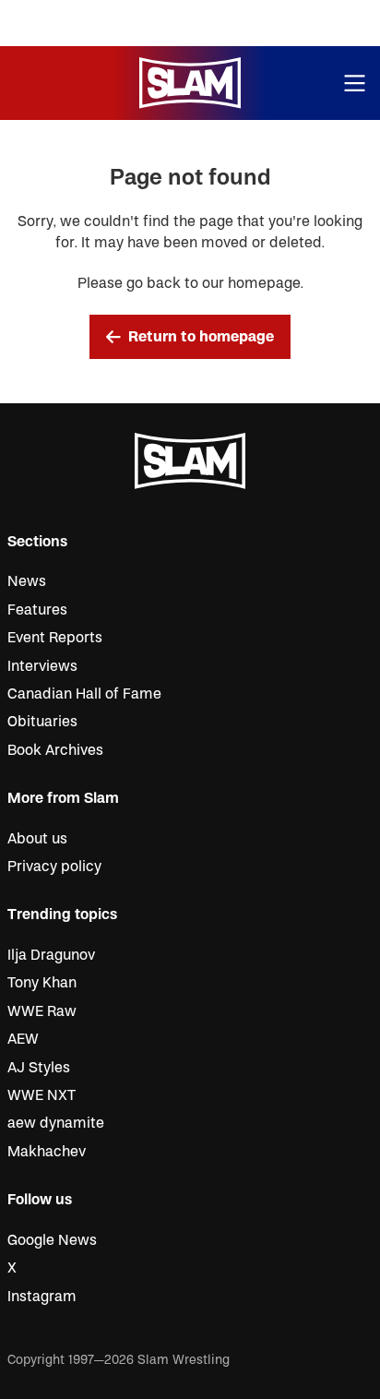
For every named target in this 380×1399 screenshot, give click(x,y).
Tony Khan (42, 983)
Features (37, 610)
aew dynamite (55, 1123)
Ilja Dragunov (51, 955)
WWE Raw (42, 1011)
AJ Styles (38, 1067)
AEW (23, 1039)
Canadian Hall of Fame (84, 694)
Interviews (42, 666)
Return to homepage (201, 337)
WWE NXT (41, 1095)
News (26, 581)
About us (37, 839)
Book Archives (55, 750)
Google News (52, 1240)
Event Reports (54, 637)
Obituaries (42, 721)
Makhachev (46, 1151)
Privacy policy (54, 866)
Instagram (42, 1296)
